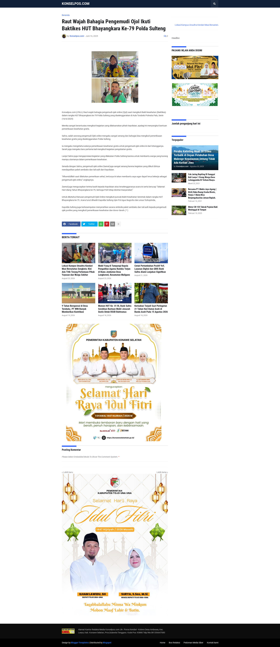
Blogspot (107, 642)
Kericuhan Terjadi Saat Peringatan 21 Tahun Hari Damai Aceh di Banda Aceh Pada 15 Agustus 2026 (151, 308)
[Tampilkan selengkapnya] (118, 224)
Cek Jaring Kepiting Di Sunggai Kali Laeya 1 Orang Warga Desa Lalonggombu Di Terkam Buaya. (201, 177)
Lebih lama (162, 472)
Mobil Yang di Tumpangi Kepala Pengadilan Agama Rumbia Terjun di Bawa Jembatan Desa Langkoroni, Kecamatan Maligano (114, 270)
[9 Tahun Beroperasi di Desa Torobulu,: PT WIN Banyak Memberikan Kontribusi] (78, 293)
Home (162, 642)
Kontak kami (212, 642)
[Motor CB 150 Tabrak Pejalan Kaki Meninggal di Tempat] (179, 210)
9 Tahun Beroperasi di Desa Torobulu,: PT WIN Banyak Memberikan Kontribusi (75, 308)
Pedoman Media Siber (193, 642)
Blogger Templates (80, 642)
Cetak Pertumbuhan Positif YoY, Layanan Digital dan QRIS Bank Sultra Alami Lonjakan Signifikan (150, 268)
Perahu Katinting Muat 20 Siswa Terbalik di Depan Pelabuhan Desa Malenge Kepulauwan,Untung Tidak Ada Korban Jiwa (194, 157)
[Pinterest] (106, 224)
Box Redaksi (174, 642)
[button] (214, 4)
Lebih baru (68, 472)
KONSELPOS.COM (75, 4)
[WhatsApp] (100, 224)
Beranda (66, 15)
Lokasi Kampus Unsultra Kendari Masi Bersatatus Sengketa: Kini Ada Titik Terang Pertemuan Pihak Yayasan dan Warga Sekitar (78, 270)
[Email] (112, 224)
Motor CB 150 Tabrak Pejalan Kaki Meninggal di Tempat (203, 208)
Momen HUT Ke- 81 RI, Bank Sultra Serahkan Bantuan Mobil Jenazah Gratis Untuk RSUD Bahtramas (114, 308)
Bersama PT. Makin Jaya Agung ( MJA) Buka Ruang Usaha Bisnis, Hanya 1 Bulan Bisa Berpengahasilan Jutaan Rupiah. (202, 193)
